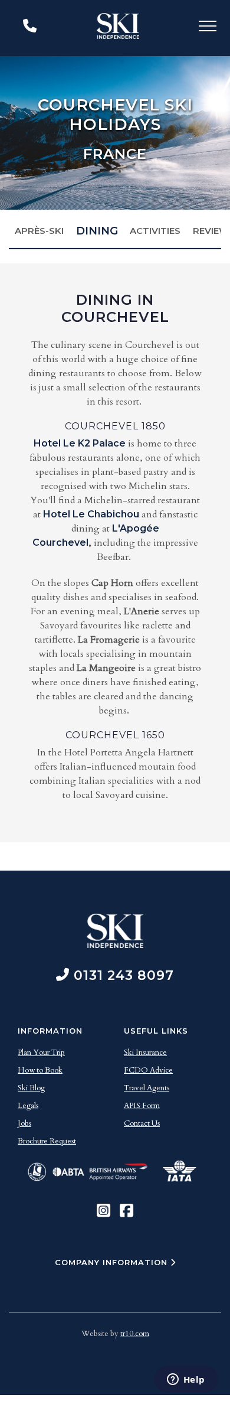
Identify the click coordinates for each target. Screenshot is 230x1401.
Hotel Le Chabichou (91, 514)
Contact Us (142, 1123)
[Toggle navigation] (207, 28)
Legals (28, 1105)
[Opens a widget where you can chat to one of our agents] (185, 1380)
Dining (97, 230)
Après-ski (39, 230)
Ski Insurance (145, 1052)
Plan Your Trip (41, 1052)
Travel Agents (146, 1088)
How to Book (40, 1070)
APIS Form (142, 1105)
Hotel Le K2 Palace (80, 443)
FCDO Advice (148, 1070)
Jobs (24, 1123)
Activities (155, 230)
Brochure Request (47, 1141)
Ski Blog (31, 1088)
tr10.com (134, 1333)
